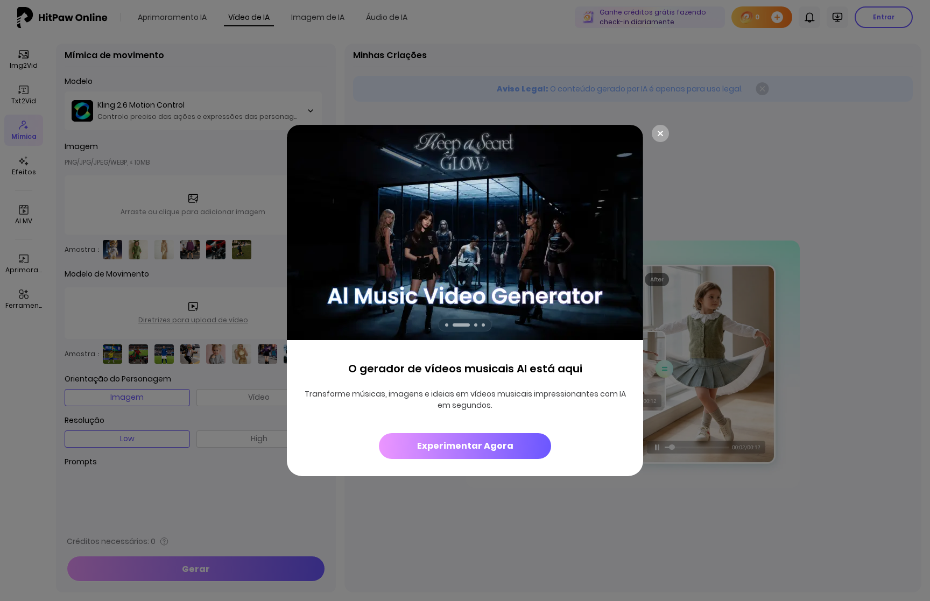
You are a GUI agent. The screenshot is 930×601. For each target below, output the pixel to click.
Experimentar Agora (465, 446)
